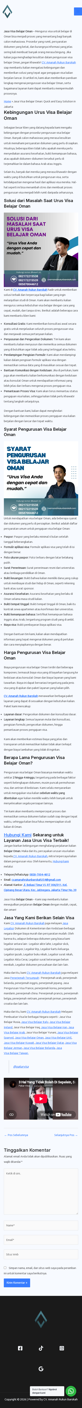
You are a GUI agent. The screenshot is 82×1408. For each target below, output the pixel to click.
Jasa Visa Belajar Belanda (39, 1048)
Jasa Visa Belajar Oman (29, 1037)
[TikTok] (41, 1348)
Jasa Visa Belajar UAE (58, 1037)
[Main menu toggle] (78, 11)
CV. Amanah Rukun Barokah (59, 62)
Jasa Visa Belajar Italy (34, 1022)
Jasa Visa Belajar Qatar (49, 1042)
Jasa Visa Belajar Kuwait (19, 1042)
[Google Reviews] (41, 1369)
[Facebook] (20, 1348)
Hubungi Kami (17, 834)
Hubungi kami (61, 861)
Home (7, 101)
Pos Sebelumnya (16, 1135)
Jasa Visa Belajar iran (54, 1027)
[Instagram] (61, 1348)
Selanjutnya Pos (66, 1135)
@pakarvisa (21, 1066)
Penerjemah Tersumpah (24, 977)
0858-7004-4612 (40, 874)
